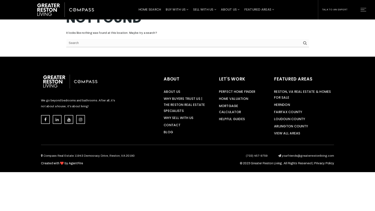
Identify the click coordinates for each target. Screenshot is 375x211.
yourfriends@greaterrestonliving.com (308, 155)
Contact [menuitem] (172, 125)
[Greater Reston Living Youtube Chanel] (68, 119)
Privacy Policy (324, 163)
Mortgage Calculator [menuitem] (230, 109)
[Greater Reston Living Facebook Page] (45, 119)
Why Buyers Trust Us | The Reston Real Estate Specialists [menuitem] (184, 104)
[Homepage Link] (65, 9)
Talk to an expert (335, 9)
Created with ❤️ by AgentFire (62, 163)
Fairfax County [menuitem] (288, 112)
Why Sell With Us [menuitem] (178, 117)
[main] (187, 28)
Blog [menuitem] (168, 132)
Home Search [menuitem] (149, 9)
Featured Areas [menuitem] (258, 9)
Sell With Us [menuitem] (203, 9)
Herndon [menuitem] (282, 104)
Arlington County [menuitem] (291, 126)
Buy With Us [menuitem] (176, 9)
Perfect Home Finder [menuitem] (237, 91)
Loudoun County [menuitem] (289, 119)
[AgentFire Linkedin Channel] (57, 119)
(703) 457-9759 (257, 155)
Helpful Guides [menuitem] (232, 119)
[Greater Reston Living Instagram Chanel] (80, 119)
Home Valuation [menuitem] (233, 98)
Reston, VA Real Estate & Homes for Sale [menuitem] (302, 94)
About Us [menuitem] (229, 9)
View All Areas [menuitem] (287, 133)
